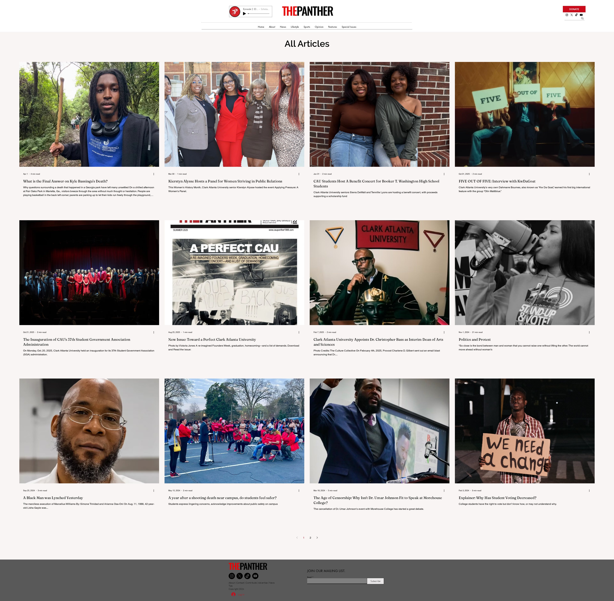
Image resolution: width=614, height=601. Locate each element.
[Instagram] (566, 14)
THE (289, 10)
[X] (571, 14)
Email (309, 577)
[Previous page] (297, 537)
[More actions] (155, 174)
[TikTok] (576, 14)
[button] (574, 9)
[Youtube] (581, 14)
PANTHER (315, 10)
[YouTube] (255, 576)
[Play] (244, 13)
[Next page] (317, 537)
